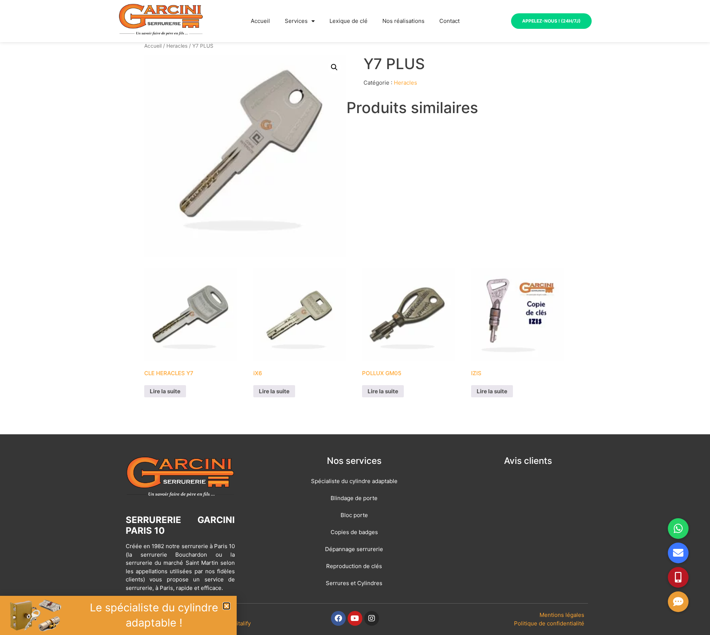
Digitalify (239, 623)
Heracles (176, 46)
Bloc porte (354, 515)
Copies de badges (354, 532)
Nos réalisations (403, 20)
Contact (449, 20)
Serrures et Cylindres (354, 583)
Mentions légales (562, 614)
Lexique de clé (348, 20)
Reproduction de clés (354, 566)
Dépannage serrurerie (354, 549)
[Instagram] (371, 618)
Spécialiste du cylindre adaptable (354, 481)
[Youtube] (355, 618)
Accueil (260, 20)
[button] (334, 67)
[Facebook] (338, 618)
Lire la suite (165, 391)
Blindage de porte (354, 498)
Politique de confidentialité (549, 623)
